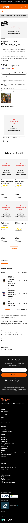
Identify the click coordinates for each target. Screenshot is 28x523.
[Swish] (14, 496)
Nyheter (3, 450)
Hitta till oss (4, 441)
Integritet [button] (3, 456)
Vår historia (4, 439)
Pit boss (3, 341)
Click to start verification (16, 380)
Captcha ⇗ (20, 381)
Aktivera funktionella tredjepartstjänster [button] (14, 128)
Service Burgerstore (6, 431)
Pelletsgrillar (9, 15)
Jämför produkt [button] (8, 349)
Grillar (2, 15)
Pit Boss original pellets (20, 15)
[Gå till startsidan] (5, 7)
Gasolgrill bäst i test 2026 (7, 444)
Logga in (3, 437)
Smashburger (4, 446)
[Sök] (2, 11)
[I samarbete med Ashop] (6, 519)
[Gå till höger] (26, 123)
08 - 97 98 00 (4, 411)
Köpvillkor (3, 429)
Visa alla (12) (14, 248)
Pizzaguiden (4, 448)
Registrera (14, 375)
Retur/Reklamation (6, 459)
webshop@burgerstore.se (8, 414)
